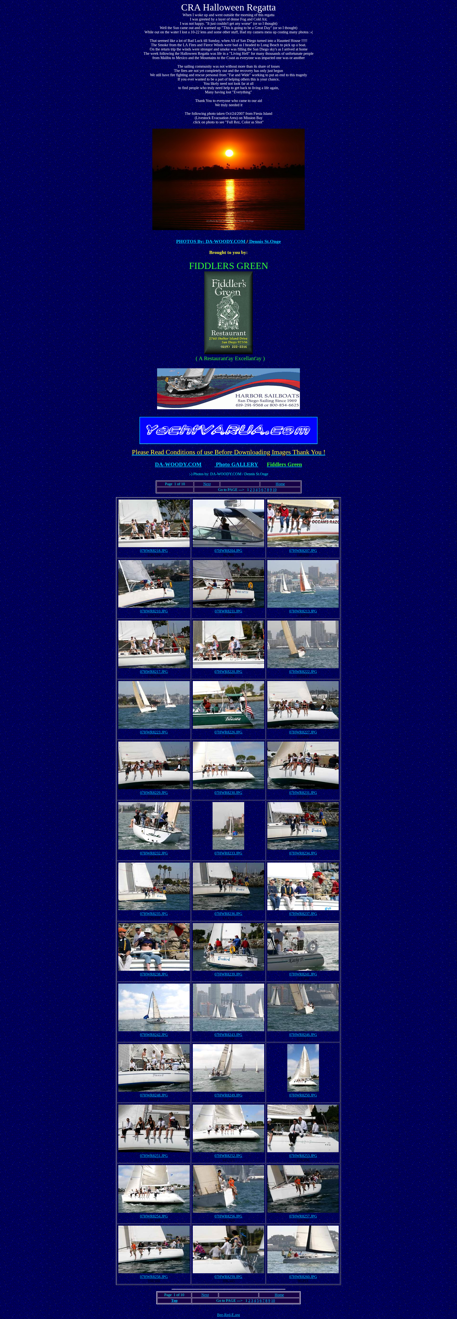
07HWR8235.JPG (154, 914)
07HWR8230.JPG (228, 793)
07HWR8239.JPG (228, 974)
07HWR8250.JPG (303, 1095)
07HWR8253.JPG (303, 1156)
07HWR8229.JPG (154, 793)
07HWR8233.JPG (228, 853)
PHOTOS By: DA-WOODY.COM (211, 241)
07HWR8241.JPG (303, 974)
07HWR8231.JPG (303, 793)
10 (275, 490)
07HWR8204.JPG (228, 551)
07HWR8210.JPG (154, 611)
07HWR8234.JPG (303, 853)
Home (280, 484)
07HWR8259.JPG (228, 1277)
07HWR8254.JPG (154, 1216)
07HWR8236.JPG (228, 914)
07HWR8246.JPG (303, 1035)
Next (207, 484)
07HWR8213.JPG (303, 611)
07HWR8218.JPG (154, 551)
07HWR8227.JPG (303, 732)
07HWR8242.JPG (154, 1035)
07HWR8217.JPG (154, 672)
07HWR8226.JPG (228, 732)
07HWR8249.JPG (228, 1095)
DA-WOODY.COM (178, 464)
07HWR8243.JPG (228, 1035)
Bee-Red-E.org (228, 1315)
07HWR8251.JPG (154, 1156)
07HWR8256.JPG (228, 1216)
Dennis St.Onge (264, 241)
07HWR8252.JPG (228, 1156)
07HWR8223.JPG (154, 732)
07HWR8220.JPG (228, 672)
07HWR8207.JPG (303, 551)
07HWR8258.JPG (154, 1277)
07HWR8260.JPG (303, 1277)
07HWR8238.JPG (154, 974)
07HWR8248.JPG (154, 1095)
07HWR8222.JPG (303, 672)
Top (174, 1301)
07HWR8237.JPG (303, 914)
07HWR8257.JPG (303, 1216)
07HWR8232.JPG (154, 853)
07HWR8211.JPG (228, 611)
